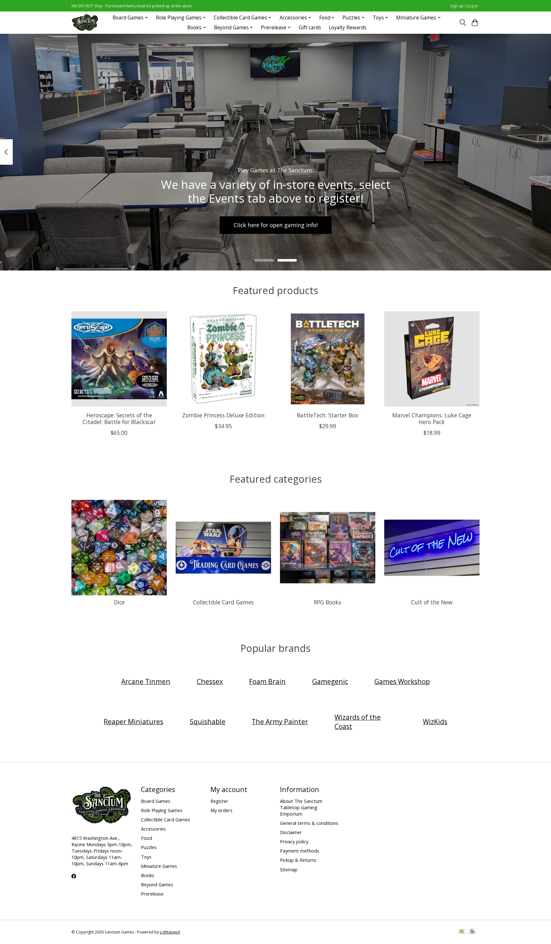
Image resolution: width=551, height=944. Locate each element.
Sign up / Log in (464, 6)
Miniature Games (159, 866)
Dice (119, 602)
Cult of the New (431, 602)
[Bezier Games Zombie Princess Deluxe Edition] (223, 359)
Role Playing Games (161, 810)
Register (219, 801)
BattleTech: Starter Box (327, 415)
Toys (146, 857)
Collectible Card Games (223, 602)
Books (147, 875)
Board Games (155, 801)
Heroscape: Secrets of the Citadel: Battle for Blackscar (119, 418)
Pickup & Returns (298, 860)
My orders (221, 810)
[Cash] (462, 932)
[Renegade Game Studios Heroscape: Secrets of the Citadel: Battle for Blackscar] (119, 359)
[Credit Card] (472, 932)
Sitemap (289, 869)
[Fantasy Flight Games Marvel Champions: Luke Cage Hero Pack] (432, 359)
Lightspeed (170, 932)
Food (146, 838)
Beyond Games (157, 884)
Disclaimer (291, 832)
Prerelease (152, 893)
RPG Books (327, 602)
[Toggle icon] (462, 22)
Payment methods (299, 850)
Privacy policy (294, 841)
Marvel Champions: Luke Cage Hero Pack (431, 418)
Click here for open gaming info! (276, 224)
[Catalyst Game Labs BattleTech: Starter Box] (327, 359)
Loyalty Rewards (347, 27)
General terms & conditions (309, 823)
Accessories (153, 828)
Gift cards (310, 27)
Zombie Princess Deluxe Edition (223, 415)
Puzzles (149, 847)
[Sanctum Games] (85, 22)
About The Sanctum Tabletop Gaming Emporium (301, 807)
